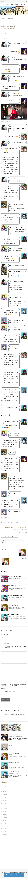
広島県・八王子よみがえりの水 (16, 595)
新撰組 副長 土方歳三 (13, 614)
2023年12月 (4, 800)
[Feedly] (21, 540)
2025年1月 (4, 786)
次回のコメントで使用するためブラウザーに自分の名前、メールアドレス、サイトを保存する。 (14, 685)
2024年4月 (4, 794)
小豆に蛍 (10, 745)
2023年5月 (4, 811)
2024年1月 (4, 797)
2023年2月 (4, 820)
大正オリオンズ (17, 529)
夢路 (26, 532)
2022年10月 (4, 831)
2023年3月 (4, 817)
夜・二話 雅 (3, 33)
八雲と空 (10, 754)
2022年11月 (4, 828)
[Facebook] (9, 540)
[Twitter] (3, 540)
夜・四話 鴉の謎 (5, 517)
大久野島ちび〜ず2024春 (13, 764)
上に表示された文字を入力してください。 (10, 691)
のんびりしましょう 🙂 (13, 773)
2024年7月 (4, 789)
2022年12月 (4, 826)
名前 (2, 666)
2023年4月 (4, 814)
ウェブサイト (3, 678)
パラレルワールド (15, 527)
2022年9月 (4, 834)
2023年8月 (4, 809)
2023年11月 (4, 803)
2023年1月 (4, 823)
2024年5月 (4, 791)
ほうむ (4, 18)
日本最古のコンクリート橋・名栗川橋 (15, 736)
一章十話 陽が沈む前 (13, 605)
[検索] (26, 1)
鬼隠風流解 (10, 18)
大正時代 (22, 529)
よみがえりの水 (23, 527)
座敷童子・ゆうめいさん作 (14, 576)
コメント (2, 650)
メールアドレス (4, 672)
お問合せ (16, 4)
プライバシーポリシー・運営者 (7, 4)
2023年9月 (4, 806)
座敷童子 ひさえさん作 (14, 586)
